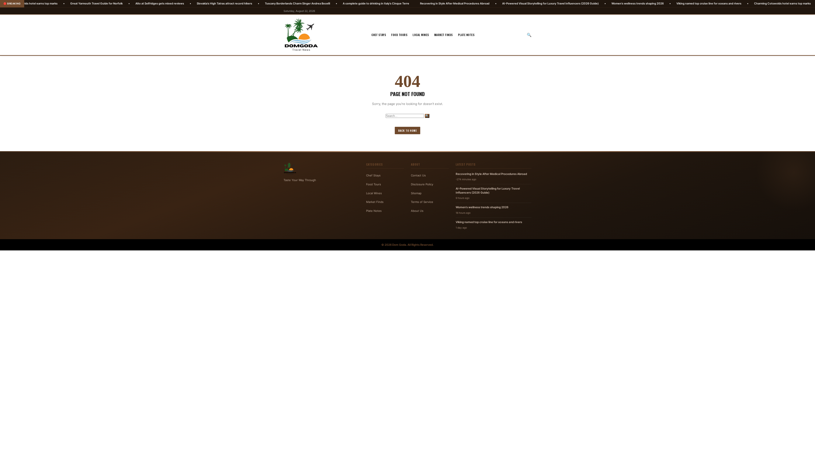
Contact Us (418, 175)
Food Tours (399, 35)
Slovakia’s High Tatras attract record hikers (183, 3)
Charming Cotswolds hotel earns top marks (741, 3)
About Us (417, 210)
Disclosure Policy (422, 184)
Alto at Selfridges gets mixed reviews (118, 3)
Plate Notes (466, 35)
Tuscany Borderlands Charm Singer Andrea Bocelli (256, 3)
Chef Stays (378, 35)
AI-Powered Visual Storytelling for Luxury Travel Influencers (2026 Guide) (509, 3)
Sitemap (416, 193)
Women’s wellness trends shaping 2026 (596, 3)
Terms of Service (422, 202)
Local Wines (421, 35)
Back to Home (407, 130)
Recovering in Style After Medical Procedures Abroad (413, 3)
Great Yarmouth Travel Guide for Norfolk (55, 3)
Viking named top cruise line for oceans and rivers (667, 3)
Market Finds (443, 35)
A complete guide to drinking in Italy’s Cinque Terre (335, 3)
